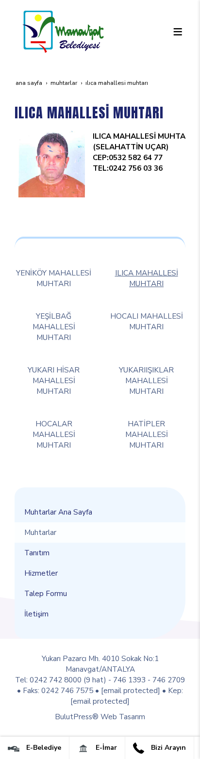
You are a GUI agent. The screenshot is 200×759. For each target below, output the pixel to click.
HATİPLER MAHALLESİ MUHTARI (146, 434)
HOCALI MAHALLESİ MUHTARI (146, 321)
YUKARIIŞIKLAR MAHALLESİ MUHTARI (146, 380)
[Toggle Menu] (177, 31)
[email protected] (130, 690)
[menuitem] (100, 512)
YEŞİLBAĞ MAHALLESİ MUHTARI (54, 326)
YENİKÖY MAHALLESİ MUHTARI (53, 278)
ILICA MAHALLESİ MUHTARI (146, 278)
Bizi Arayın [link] (167, 747)
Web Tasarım (122, 716)
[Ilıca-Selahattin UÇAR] (51, 163)
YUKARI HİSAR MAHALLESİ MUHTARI (54, 380)
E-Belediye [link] (42, 747)
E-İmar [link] (105, 747)
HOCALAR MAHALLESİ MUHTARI (54, 434)
